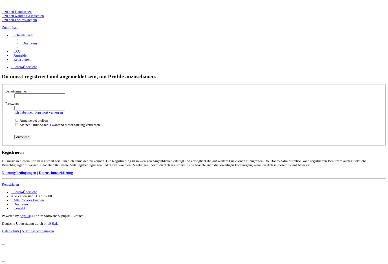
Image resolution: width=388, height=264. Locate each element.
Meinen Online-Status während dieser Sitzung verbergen (59, 125)
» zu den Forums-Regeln (19, 20)
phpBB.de (51, 223)
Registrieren (10, 184)
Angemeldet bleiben (33, 120)
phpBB (25, 216)
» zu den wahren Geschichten (23, 16)
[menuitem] (28, 43)
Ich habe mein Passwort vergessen (38, 112)
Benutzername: (16, 91)
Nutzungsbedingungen (19, 173)
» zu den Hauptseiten (17, 12)
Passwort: (12, 104)
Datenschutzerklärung (56, 173)
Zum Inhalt (10, 27)
